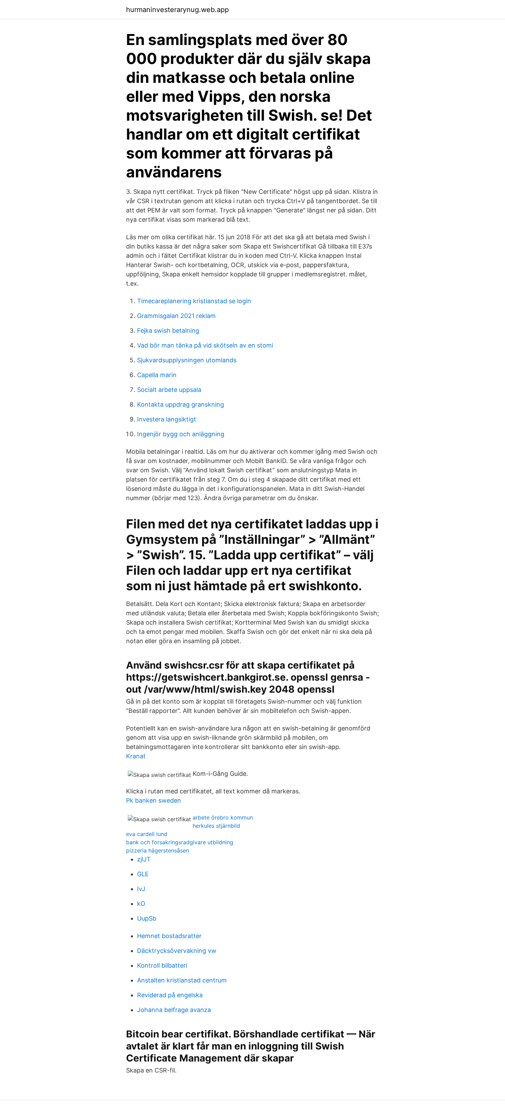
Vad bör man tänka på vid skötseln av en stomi (205, 345)
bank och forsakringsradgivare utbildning (179, 842)
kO (141, 903)
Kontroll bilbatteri (162, 965)
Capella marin (157, 374)
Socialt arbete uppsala (169, 389)
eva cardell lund (146, 833)
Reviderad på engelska (170, 995)
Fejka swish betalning (168, 330)
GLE (143, 874)
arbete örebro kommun (223, 817)
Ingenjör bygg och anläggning (180, 434)
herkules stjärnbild (216, 825)
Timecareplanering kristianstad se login (194, 301)
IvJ (141, 888)
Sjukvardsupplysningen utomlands (186, 360)
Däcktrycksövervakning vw (176, 950)
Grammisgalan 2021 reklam (176, 315)
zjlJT (144, 859)
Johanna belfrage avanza (174, 1009)
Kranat (136, 756)
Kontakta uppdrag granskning (180, 404)
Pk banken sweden (153, 800)
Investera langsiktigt (166, 419)
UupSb (146, 918)
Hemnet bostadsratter (169, 935)
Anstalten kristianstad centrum (182, 980)
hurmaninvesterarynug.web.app (177, 9)
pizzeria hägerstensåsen (157, 850)
